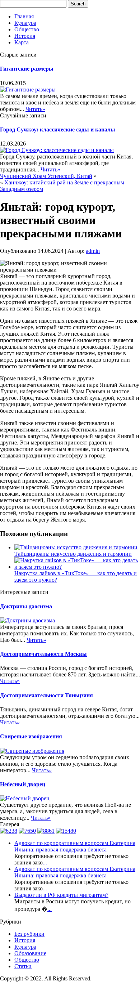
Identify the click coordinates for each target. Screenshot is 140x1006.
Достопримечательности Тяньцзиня (46, 695)
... (45, 862)
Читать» (35, 109)
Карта (21, 42)
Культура (25, 23)
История (24, 36)
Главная (24, 16)
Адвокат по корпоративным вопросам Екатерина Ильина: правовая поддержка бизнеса (74, 846)
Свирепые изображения (31, 736)
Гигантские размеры (26, 69)
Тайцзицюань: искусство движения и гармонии (73, 554)
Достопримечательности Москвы (43, 654)
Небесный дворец (22, 784)
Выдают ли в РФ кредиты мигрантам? (61, 895)
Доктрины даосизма (26, 606)
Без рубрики (29, 934)
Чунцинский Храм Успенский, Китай (46, 176)
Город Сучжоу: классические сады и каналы (57, 129)
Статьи (23, 966)
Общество (26, 29)
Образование (30, 953)
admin (93, 251)
